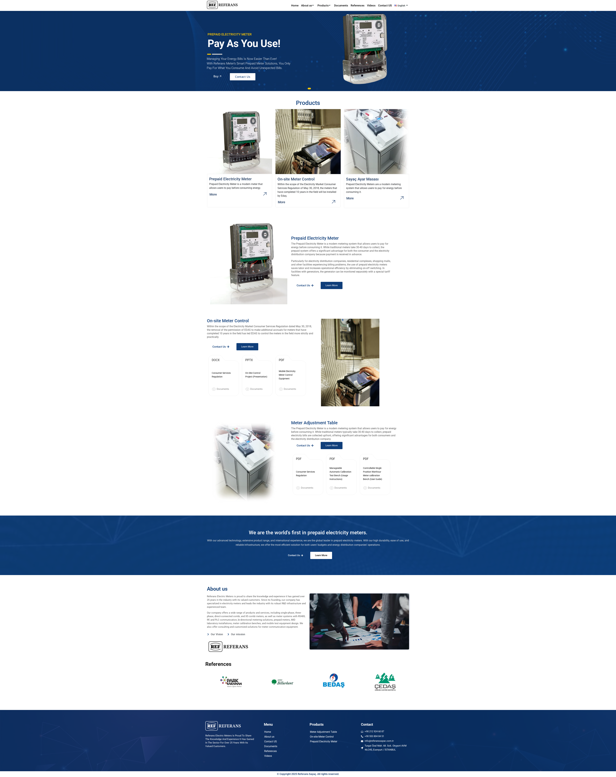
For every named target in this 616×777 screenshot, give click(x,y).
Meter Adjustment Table (323, 731)
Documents (341, 5)
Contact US (385, 5)
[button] (305, 285)
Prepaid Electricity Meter (323, 741)
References (357, 5)
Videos (371, 5)
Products (323, 5)
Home (295, 5)
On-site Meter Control (322, 736)
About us (306, 5)
